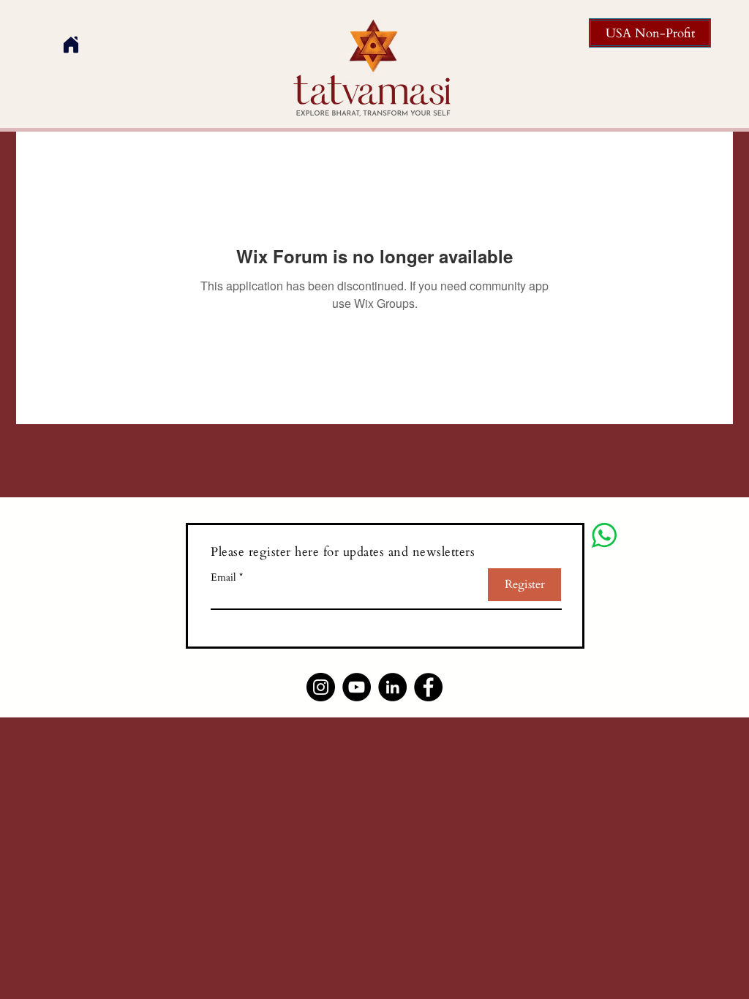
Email (223, 578)
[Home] (70, 44)
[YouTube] (356, 687)
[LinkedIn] (392, 687)
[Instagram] (320, 687)
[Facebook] (428, 687)
